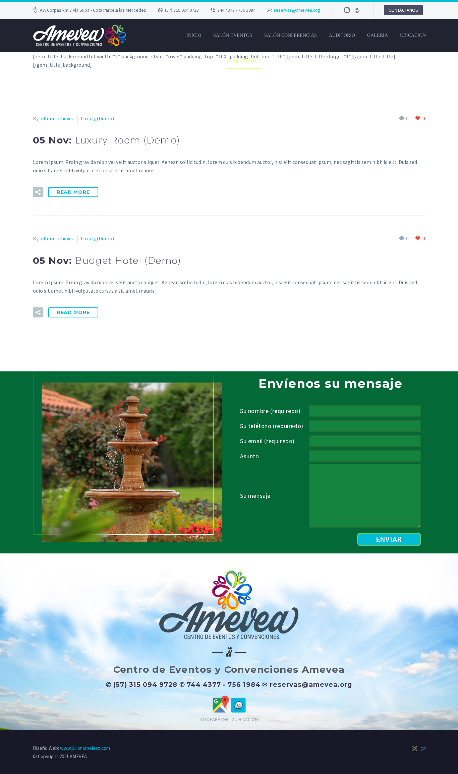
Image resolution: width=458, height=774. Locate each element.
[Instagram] (347, 10)
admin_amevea (57, 118)
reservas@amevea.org (297, 10)
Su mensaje (255, 495)
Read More (73, 192)
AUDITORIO (342, 35)
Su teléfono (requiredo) (271, 426)
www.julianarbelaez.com (85, 748)
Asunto (249, 456)
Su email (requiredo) (267, 441)
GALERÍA (377, 35)
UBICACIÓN (413, 35)
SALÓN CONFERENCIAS (290, 35)
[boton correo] (357, 10)
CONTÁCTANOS (403, 10)
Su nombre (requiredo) (270, 411)
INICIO (193, 35)
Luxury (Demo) (97, 118)
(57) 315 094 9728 (182, 10)
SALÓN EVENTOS (232, 35)
